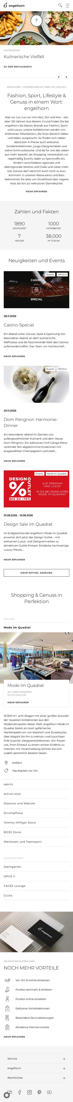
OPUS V (62, 274)
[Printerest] (39, 1092)
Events (50, 274)
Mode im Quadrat (57, 473)
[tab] (36, 623)
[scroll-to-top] (36, 20)
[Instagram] (29, 1092)
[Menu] (67, 5)
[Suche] (60, 5)
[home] (14, 6)
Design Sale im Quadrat (28, 524)
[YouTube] (49, 1092)
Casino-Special (19, 325)
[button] (59, 77)
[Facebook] (19, 1092)
